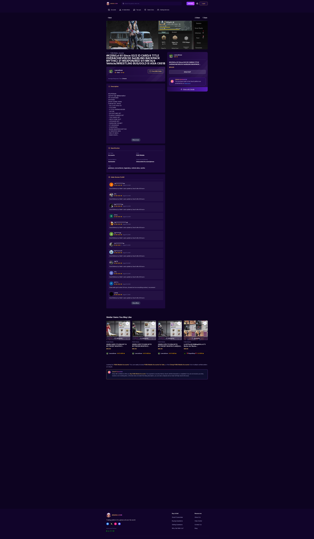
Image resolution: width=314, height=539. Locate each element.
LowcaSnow (119, 70)
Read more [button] (187, 83)
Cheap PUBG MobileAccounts (179, 364)
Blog (196, 528)
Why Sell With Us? (177, 528)
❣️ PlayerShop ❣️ (192, 353)
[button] (197, 3)
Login (203, 3)
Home (107, 53)
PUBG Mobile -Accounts (117, 53)
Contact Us (198, 524)
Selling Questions (177, 524)
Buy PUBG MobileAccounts (138, 373)
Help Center (198, 521)
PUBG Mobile (109, 342)
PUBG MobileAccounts (121, 364)
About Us (198, 517)
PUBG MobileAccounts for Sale (154, 364)
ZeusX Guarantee (177, 517)
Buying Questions (177, 521)
